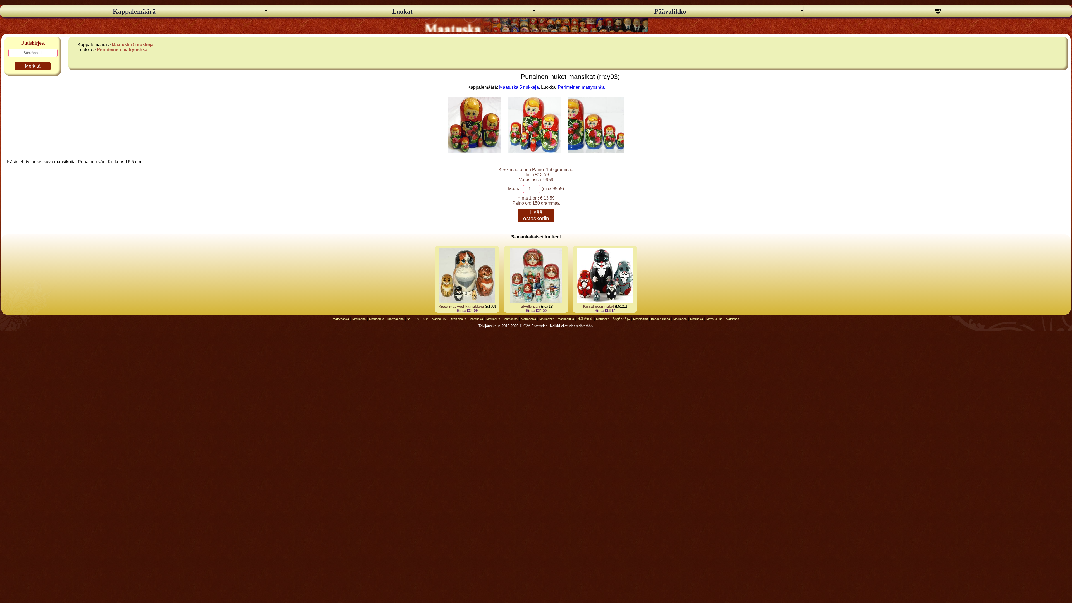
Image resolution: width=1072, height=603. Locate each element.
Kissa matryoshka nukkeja (462, 306)
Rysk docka (458, 318)
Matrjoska (602, 318)
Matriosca (680, 318)
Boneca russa (660, 318)
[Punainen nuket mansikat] (474, 151)
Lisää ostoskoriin (536, 215)
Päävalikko (670, 11)
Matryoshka (341, 318)
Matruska (696, 318)
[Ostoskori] (938, 12)
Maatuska (476, 318)
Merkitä (32, 66)
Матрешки (439, 318)
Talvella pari (529, 306)
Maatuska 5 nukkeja (133, 44)
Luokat (402, 11)
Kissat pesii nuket (598, 306)
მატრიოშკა (621, 318)
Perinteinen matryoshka (122, 49)
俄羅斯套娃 (585, 318)
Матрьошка (566, 318)
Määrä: (515, 188)
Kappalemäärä (134, 11)
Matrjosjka (493, 318)
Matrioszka (546, 318)
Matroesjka (528, 318)
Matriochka (376, 318)
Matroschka (395, 318)
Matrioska (359, 318)
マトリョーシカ (418, 318)
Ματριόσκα (640, 318)
